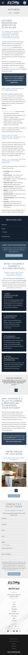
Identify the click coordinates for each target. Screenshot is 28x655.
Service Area (14, 616)
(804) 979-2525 (11, 437)
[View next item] (16, 390)
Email (3, 536)
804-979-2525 (14, 589)
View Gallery (14, 495)
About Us (14, 606)
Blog (14, 618)
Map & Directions (14, 598)
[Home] (13, 2)
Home (14, 604)
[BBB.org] (18, 626)
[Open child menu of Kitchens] (25, 229)
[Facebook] (12, 626)
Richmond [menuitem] (5, 232)
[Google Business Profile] (9, 626)
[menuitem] (14, 643)
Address (3, 542)
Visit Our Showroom (14, 255)
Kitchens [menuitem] (3, 228)
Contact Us (13, 620)
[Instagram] (15, 626)
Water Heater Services (14, 613)
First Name (4, 518)
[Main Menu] (3, 3)
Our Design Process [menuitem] (6, 236)
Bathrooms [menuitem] (4, 224)
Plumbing (14, 611)
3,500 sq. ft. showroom (14, 67)
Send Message (14, 573)
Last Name (4, 524)
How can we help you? (6, 554)
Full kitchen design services (9, 111)
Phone (3, 530)
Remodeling (14, 609)
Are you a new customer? (7, 548)
